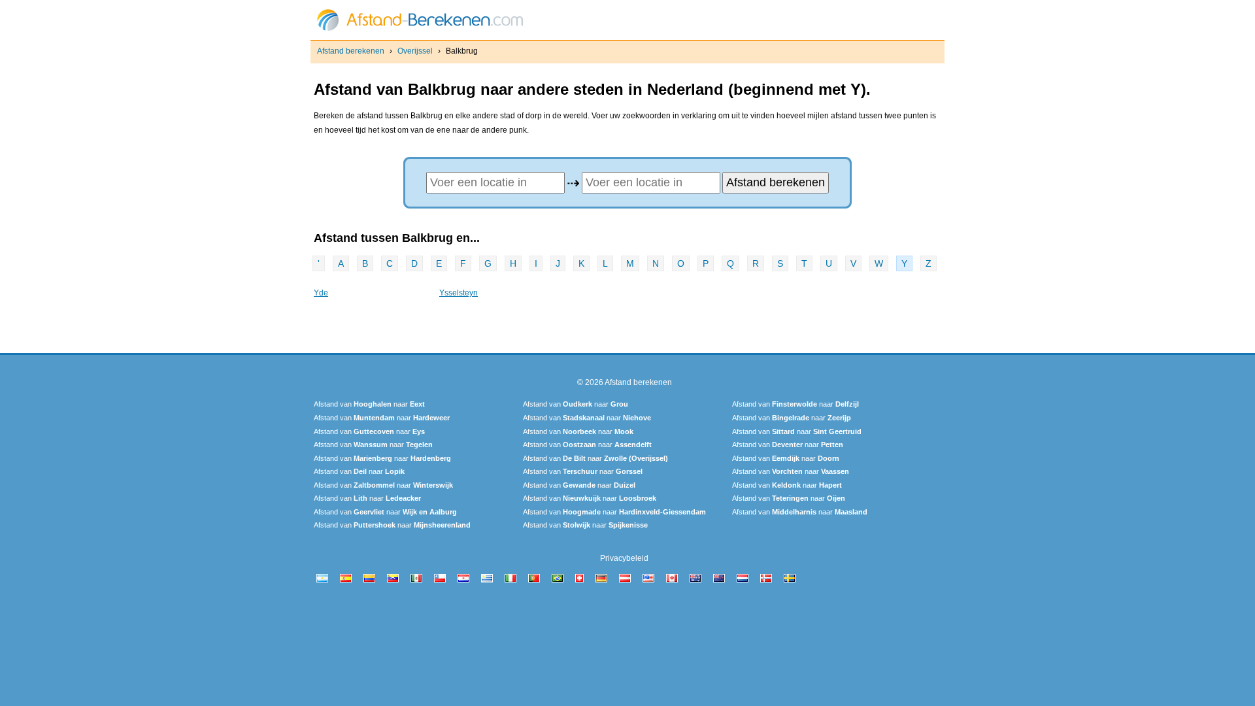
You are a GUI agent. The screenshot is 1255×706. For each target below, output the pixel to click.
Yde (321, 292)
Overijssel (415, 51)
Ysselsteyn (458, 292)
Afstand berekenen (350, 51)
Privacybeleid (624, 558)
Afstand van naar (369, 404)
